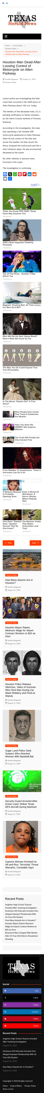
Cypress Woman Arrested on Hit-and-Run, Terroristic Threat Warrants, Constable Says (21, 864)
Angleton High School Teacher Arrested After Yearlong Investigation (20, 1040)
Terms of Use (8, 1089)
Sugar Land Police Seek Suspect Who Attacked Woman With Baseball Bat (19, 753)
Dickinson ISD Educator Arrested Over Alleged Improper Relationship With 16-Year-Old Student (21, 914)
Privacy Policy (30, 1086)
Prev (10, 543)
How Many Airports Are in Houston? (20, 920)
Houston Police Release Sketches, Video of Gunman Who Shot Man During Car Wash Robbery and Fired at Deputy (20, 690)
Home (5, 1086)
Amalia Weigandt (11, 79)
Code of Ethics (16, 1086)
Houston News (10, 82)
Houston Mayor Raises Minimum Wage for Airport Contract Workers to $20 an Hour (21, 926)
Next (34, 543)
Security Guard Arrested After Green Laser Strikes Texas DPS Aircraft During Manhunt (21, 804)
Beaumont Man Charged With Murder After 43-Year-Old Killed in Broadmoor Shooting (21, 936)
